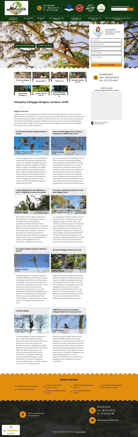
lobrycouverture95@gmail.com (107, 420)
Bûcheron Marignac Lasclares (26, 389)
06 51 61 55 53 (53, 8)
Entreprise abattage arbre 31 (56, 19)
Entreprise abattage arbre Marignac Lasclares (53, 386)
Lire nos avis (10, 433)
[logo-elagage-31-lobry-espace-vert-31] (16, 8)
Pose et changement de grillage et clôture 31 (118, 19)
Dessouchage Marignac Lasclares (27, 386)
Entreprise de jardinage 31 (76, 19)
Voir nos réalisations (24, 46)
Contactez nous (45, 46)
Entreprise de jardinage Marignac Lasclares (55, 392)
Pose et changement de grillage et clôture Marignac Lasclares (111, 386)
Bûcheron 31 (41, 19)
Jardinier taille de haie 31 (94, 19)
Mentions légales (80, 432)
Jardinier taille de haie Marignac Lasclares (83, 386)
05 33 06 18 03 (48, 6)
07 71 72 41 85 (52, 10)
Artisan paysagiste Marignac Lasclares (81, 392)
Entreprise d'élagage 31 (13, 19)
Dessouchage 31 (29, 19)
